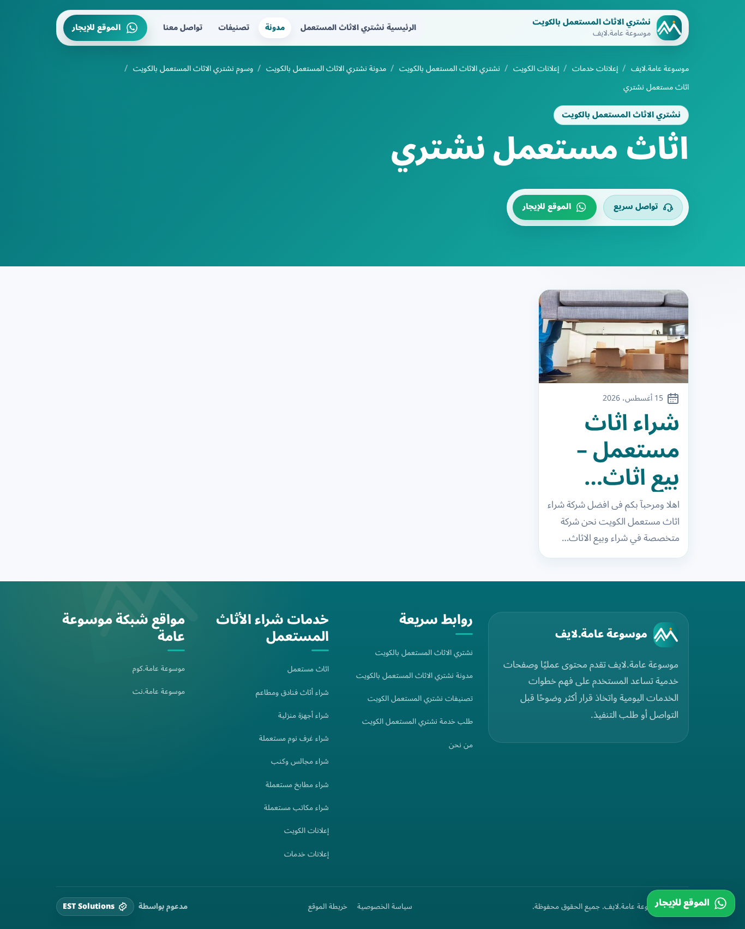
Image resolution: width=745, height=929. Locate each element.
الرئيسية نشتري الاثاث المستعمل (358, 27)
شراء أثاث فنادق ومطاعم (292, 692)
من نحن (461, 745)
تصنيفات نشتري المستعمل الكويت (420, 698)
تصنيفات (233, 27)
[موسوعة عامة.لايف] (665, 634)
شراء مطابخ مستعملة (297, 785)
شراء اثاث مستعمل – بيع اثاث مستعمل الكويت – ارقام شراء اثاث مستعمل (628, 451)
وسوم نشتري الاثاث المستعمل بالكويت (193, 68)
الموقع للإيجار (96, 27)
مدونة (275, 27)
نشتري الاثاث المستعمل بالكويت (449, 68)
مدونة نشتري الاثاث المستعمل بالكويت (326, 68)
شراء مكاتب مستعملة (296, 807)
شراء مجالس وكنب (300, 761)
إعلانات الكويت (536, 68)
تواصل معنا (182, 27)
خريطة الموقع (327, 906)
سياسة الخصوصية (384, 906)
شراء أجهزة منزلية (303, 715)
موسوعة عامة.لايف (660, 68)
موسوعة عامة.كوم (159, 668)
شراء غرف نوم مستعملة (294, 738)
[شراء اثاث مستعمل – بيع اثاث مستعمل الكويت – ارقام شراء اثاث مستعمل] (614, 337)
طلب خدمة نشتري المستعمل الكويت (417, 721)
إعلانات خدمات (595, 68)
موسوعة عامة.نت (159, 691)
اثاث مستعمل (308, 669)
